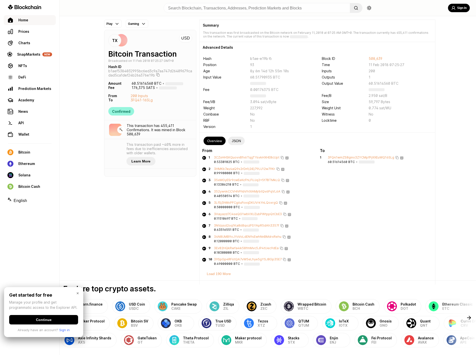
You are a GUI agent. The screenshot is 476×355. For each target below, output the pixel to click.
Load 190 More (219, 274)
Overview (214, 141)
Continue (44, 320)
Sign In (462, 8)
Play (109, 24)
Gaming (133, 24)
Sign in (64, 330)
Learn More (140, 161)
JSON (236, 141)
